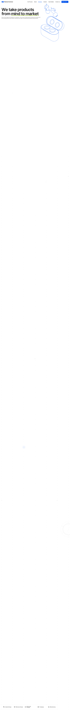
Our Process (30, 1)
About (35, 1)
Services (40, 1)
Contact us (57, 1)
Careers (45, 1)
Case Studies (51, 1)
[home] (7, 2)
